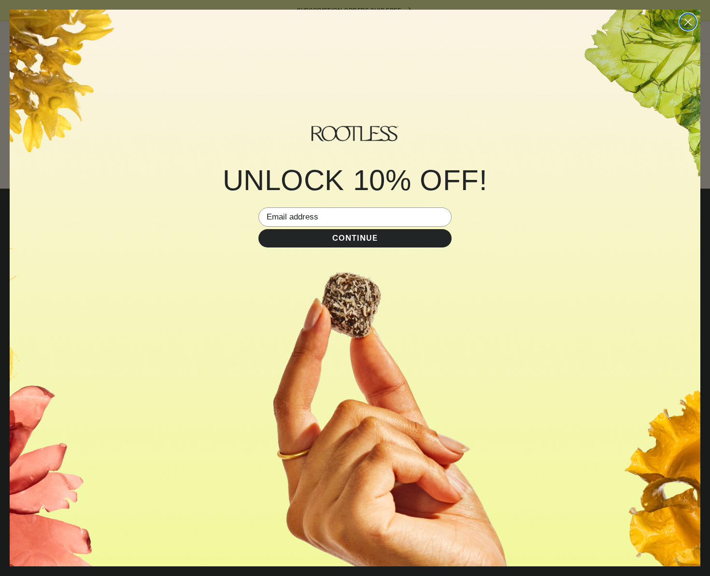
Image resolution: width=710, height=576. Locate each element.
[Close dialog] (688, 22)
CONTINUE (355, 238)
